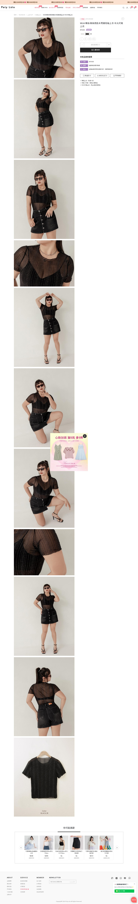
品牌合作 (9, 894)
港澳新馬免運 (24, 889)
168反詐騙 (9, 892)
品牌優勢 (9, 881)
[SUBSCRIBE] (73, 881)
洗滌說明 (22, 892)
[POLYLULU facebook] (117, 878)
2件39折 (89, 29)
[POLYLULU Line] (125, 878)
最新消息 (9, 886)
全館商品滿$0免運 (94, 65)
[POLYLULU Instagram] (121, 878)
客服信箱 (22, 884)
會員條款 (39, 886)
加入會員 (39, 881)
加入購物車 (95, 50)
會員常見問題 (23, 881)
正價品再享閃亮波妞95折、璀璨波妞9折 (101, 69)
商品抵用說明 (40, 892)
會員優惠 (39, 889)
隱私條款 (9, 884)
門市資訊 (9, 889)
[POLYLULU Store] (112, 878)
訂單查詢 (39, 884)
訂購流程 (22, 886)
